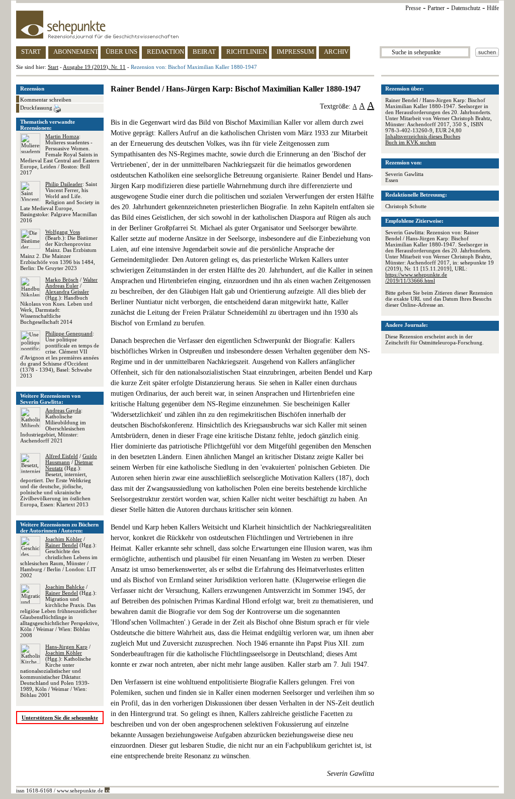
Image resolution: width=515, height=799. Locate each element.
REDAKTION (165, 51)
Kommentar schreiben (45, 100)
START (31, 51)
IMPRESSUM (295, 51)
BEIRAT (204, 51)
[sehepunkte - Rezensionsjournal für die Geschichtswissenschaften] (257, 25)
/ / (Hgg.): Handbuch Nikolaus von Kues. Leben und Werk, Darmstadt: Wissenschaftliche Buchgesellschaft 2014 (59, 301)
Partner (436, 8)
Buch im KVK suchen (410, 142)
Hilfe (493, 8)
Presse (413, 8)
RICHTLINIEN (246, 51)
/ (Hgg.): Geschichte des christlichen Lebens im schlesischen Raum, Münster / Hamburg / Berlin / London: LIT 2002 (59, 557)
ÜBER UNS (121, 51)
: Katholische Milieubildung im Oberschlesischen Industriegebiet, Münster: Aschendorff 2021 (53, 425)
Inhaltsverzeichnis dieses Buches (422, 136)
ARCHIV (336, 51)
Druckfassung (37, 108)
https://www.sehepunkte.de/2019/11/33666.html (416, 278)
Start (53, 67)
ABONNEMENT (75, 51)
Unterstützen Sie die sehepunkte (60, 718)
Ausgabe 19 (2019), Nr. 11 (94, 67)
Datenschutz (465, 8)
